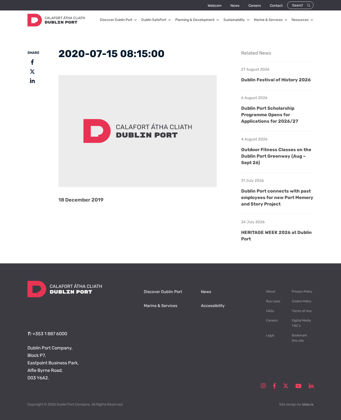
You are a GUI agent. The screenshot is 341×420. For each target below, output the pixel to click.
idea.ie (308, 404)
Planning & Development (194, 20)
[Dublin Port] (56, 25)
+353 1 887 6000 (49, 333)
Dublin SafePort (153, 20)
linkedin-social (311, 386)
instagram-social (263, 386)
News (234, 5)
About (270, 291)
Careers (254, 5)
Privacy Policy (302, 291)
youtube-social (298, 386)
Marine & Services (268, 20)
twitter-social (285, 386)
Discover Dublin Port (116, 20)
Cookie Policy (301, 301)
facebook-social (274, 386)
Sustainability (234, 20)
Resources (300, 20)
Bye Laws (273, 301)
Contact (276, 5)
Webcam (214, 5)
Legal (270, 335)
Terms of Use (302, 311)
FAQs (270, 311)
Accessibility (213, 305)
